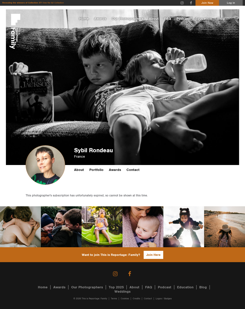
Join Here (153, 255)
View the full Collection (53, 2)
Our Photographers (127, 19)
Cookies (125, 298)
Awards (100, 19)
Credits (136, 298)
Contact (133, 170)
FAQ (167, 19)
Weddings (122, 291)
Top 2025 (116, 287)
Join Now (207, 3)
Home (84, 19)
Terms (114, 298)
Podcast (183, 19)
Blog (221, 19)
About (154, 19)
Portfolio (96, 170)
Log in (231, 3)
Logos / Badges (164, 298)
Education (203, 19)
